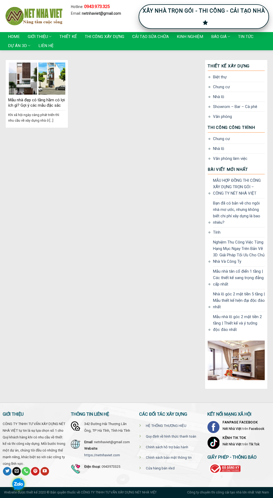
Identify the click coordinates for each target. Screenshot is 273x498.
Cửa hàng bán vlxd (160, 468)
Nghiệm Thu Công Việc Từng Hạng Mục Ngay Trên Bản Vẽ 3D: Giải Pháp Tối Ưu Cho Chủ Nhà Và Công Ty (238, 252)
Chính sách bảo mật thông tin (169, 457)
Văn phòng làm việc (230, 158)
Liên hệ (46, 45)
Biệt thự (220, 77)
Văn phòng (222, 116)
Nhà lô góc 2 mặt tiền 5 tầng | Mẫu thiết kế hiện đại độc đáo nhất (239, 300)
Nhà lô (218, 96)
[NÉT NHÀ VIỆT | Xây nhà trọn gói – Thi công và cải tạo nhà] (33, 16)
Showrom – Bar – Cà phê (235, 106)
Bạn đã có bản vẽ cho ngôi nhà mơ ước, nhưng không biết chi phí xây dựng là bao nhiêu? (236, 213)
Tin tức (246, 36)
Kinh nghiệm (190, 36)
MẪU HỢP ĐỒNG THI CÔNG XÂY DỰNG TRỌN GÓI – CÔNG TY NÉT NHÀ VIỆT (237, 187)
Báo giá (219, 36)
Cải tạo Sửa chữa (150, 36)
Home (14, 36)
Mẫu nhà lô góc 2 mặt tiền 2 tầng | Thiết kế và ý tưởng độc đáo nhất (237, 323)
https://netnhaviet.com (102, 455)
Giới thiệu (38, 36)
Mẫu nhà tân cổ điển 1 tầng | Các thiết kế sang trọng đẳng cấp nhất (238, 278)
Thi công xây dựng (104, 36)
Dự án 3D (17, 45)
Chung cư (221, 86)
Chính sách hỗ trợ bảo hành (167, 447)
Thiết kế (68, 36)
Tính (216, 232)
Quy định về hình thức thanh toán (171, 436)
